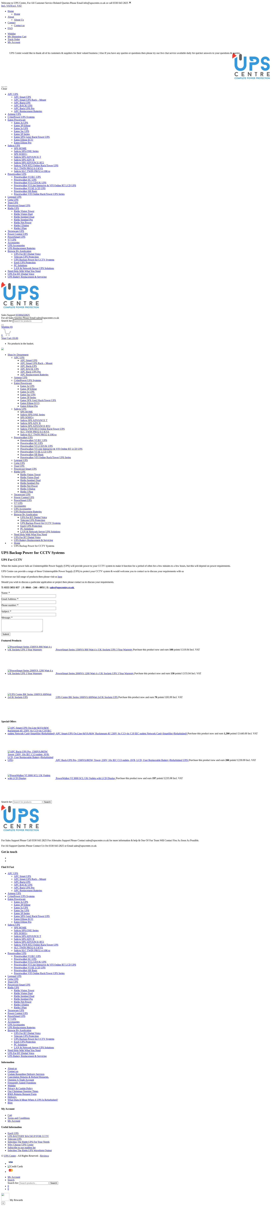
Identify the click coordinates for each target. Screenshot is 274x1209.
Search (47, 802)
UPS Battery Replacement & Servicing (27, 276)
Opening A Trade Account (21, 1079)
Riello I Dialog (21, 225)
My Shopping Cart (17, 36)
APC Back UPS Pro (24, 108)
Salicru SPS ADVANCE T (27, 157)
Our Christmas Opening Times (23, 1091)
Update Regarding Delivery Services (26, 1074)
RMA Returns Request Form (22, 1094)
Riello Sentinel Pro (23, 219)
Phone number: (9, 605)
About (11, 17)
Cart (10, 1115)
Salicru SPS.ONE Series (26, 151)
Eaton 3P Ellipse (22, 125)
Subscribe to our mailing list (22, 1147)
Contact (11, 22)
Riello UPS (13, 208)
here (60, 576)
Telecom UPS (15, 1139)
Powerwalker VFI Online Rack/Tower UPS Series (39, 194)
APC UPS (13, 94)
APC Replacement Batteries (28, 111)
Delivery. (12, 1097)
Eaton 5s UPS (21, 128)
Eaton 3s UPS (21, 122)
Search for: (6, 320)
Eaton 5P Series (22, 134)
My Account (14, 42)
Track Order (14, 39)
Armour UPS (14, 114)
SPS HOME (20, 148)
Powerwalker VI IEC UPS (27, 177)
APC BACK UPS (23, 105)
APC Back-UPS (22, 102)
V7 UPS (12, 239)
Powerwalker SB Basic (25, 191)
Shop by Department (18, 354)
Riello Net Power (22, 222)
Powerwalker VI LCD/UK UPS (30, 182)
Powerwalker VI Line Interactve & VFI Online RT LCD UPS (45, 185)
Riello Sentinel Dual (24, 217)
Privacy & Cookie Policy (20, 1088)
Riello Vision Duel (23, 214)
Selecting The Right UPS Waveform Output (30, 1150)
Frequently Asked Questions (22, 1082)
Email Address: (9, 599)
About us (12, 1068)
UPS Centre (10, 1155)
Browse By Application (19, 251)
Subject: (6, 611)
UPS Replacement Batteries (21, 248)
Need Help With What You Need (24, 271)
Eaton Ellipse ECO (23, 139)
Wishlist (12, 33)
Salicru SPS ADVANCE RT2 (29, 162)
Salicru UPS (14, 145)
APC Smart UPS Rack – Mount (30, 99)
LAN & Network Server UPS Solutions (34, 268)
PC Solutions (20, 265)
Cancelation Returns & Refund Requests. (28, 1077)
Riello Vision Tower (24, 211)
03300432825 (23, 315)
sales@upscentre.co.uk (62, 587)
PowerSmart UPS (16, 236)
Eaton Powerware (17, 119)
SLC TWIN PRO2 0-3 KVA (28, 168)
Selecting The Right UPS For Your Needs (28, 1141)
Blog (10, 1102)
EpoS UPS (13, 1133)
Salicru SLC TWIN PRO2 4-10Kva (32, 171)
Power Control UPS (18, 234)
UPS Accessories (16, 245)
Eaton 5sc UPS (21, 131)
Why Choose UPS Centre (20, 1144)
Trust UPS (13, 202)
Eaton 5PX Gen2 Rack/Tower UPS (32, 137)
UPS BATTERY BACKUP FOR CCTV (28, 1136)
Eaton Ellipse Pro (22, 142)
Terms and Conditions (19, 1118)
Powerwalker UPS (17, 174)
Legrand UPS (14, 197)
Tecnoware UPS (16, 231)
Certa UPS (13, 199)
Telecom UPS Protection (26, 256)
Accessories (14, 242)
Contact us (19, 25)
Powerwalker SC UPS (25, 179)
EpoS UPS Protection (25, 262)
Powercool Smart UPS (19, 205)
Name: (5, 592)
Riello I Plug (20, 228)
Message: (7, 617)
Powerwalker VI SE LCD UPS (30, 188)
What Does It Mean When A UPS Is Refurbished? (33, 1099)
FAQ (10, 28)
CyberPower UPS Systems (21, 117)
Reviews (44, 1155)
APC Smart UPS (22, 97)
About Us (19, 19)
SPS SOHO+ (20, 154)
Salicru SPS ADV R (24, 159)
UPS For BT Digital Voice (27, 254)
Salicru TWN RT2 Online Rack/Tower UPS (36, 165)
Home (11, 11)
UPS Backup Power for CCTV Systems (34, 259)
